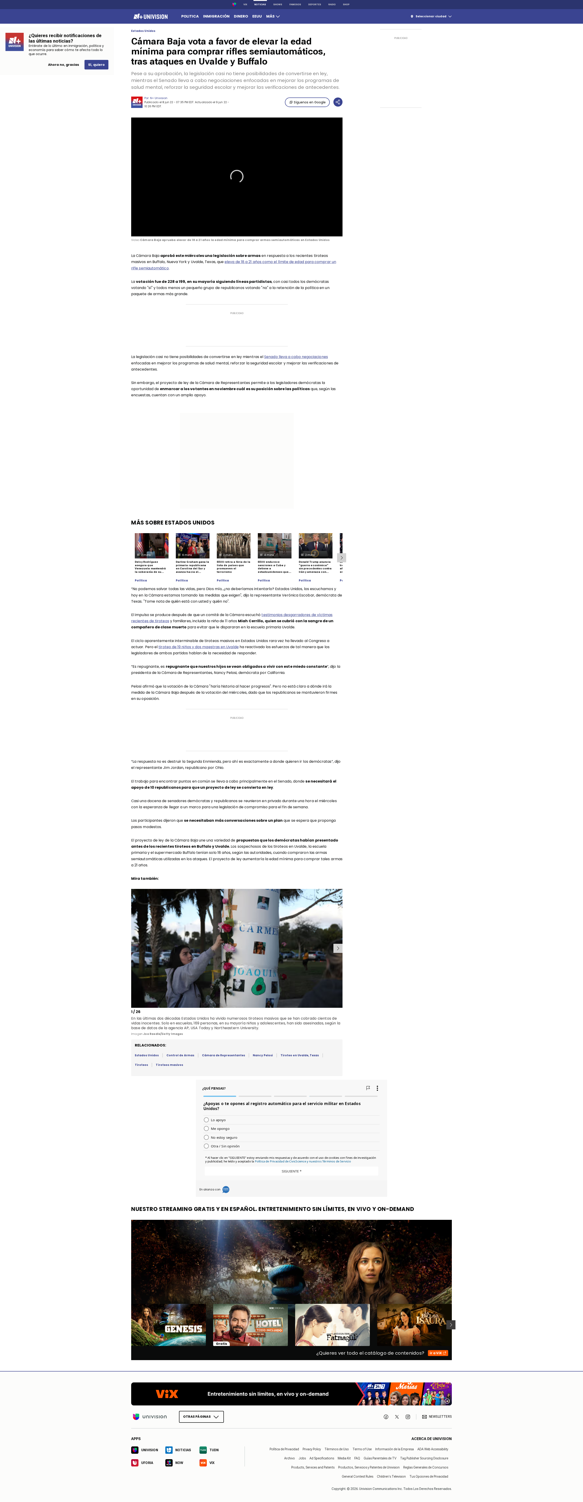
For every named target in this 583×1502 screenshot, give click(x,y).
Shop (346, 4)
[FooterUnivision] (150, 1417)
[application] (237, 177)
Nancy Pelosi (263, 1055)
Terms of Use (362, 1449)
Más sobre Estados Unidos (173, 522)
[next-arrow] (341, 557)
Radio (332, 4)
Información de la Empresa (394, 1449)
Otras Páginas (197, 1416)
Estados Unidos (143, 31)
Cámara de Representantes (223, 1055)
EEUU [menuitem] (257, 16)
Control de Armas (180, 1055)
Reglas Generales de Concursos (425, 1467)
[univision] (150, 16)
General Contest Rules (357, 1476)
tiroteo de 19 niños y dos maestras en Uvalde (199, 647)
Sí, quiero (96, 64)
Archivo (289, 1458)
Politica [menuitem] (190, 16)
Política (141, 580)
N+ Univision (158, 98)
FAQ (357, 1458)
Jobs (302, 1458)
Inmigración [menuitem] (216, 16)
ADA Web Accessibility (432, 1449)
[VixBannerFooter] (291, 1393)
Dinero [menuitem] (241, 16)
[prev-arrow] (132, 948)
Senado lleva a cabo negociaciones (296, 356)
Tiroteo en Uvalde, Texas (300, 1055)
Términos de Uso (337, 1449)
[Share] (338, 102)
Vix (245, 4)
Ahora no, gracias (63, 64)
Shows (277, 4)
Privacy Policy (312, 1449)
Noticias (260, 4)
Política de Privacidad (284, 1449)
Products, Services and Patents (313, 1467)
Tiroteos (141, 1065)
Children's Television (391, 1476)
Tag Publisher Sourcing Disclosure (424, 1458)
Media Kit (344, 1458)
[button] (237, 176)
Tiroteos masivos (169, 1065)
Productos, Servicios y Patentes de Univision (369, 1467)
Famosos (295, 4)
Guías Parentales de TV (380, 1458)
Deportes (314, 4)
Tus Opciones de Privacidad (428, 1476)
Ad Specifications (321, 1458)
